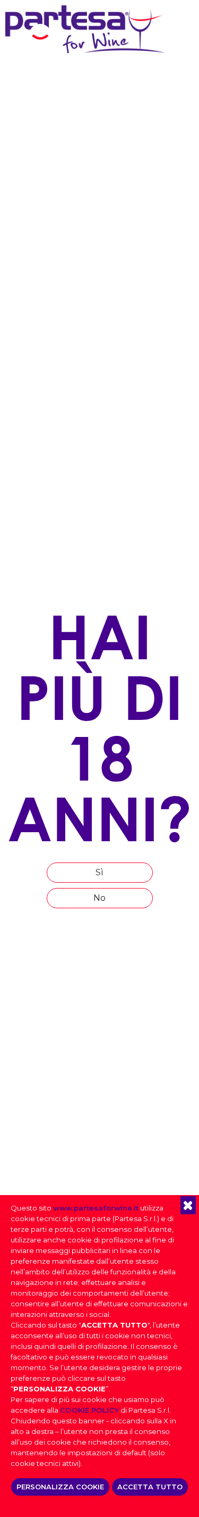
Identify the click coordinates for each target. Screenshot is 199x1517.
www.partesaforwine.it (96, 1208)
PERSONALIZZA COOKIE (60, 1486)
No (99, 898)
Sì (99, 872)
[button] (188, 1205)
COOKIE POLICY (89, 1410)
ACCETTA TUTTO (150, 1486)
